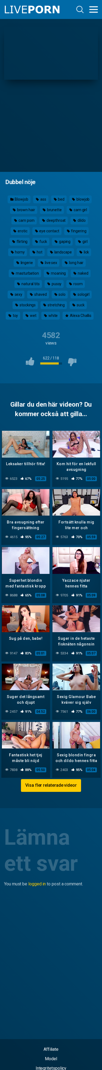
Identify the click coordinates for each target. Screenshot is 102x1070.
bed (60, 199)
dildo (81, 220)
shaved (40, 294)
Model (51, 1058)
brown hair (25, 210)
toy (15, 315)
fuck (43, 241)
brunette (54, 210)
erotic (22, 231)
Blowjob (21, 199)
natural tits (30, 284)
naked (82, 273)
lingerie (26, 263)
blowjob (82, 199)
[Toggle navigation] (93, 9)
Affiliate (51, 1049)
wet (32, 315)
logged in (37, 883)
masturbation (27, 273)
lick (86, 252)
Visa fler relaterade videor (51, 785)
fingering (78, 231)
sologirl (83, 294)
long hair (76, 263)
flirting (21, 241)
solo (62, 294)
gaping (64, 241)
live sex (50, 263)
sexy (18, 294)
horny (19, 252)
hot (39, 252)
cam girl (80, 210)
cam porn (26, 220)
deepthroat (56, 220)
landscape (63, 252)
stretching (56, 305)
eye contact (49, 231)
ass (42, 199)
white (53, 315)
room (78, 284)
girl (85, 241)
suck (80, 305)
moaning (58, 273)
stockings (27, 305)
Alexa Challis (80, 315)
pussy (56, 284)
